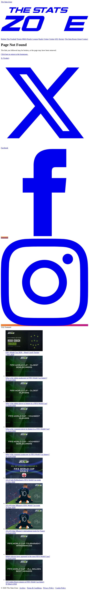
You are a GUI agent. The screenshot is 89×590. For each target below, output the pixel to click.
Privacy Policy (48, 588)
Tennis (19, 39)
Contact (85, 39)
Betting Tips (5, 39)
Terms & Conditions (34, 588)
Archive (22, 588)
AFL (56, 39)
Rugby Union (43, 39)
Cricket (51, 39)
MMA (24, 39)
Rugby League (32, 39)
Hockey (61, 39)
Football (13, 39)
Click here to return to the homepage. (14, 54)
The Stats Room (71, 39)
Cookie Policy (60, 588)
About (79, 39)
